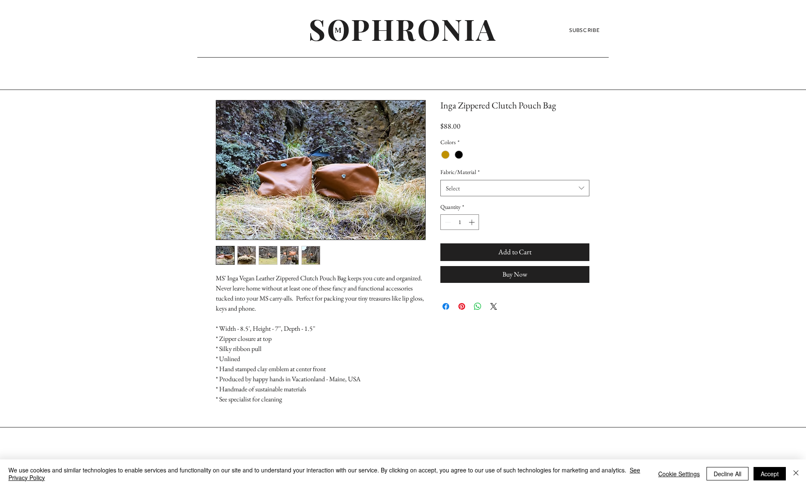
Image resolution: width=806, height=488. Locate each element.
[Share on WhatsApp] (478, 306)
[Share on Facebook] (446, 306)
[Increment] (472, 222)
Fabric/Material (460, 172)
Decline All (727, 474)
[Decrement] (447, 222)
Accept (770, 474)
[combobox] (514, 188)
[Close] (796, 473)
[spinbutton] (459, 222)
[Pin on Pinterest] (462, 306)
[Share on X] (494, 306)
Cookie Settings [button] (679, 474)
